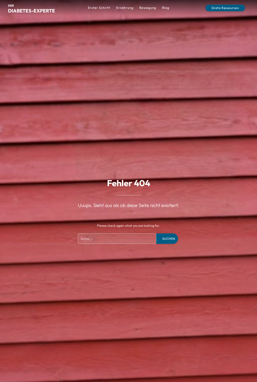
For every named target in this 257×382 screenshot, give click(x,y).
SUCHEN (168, 239)
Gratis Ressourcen (225, 8)
